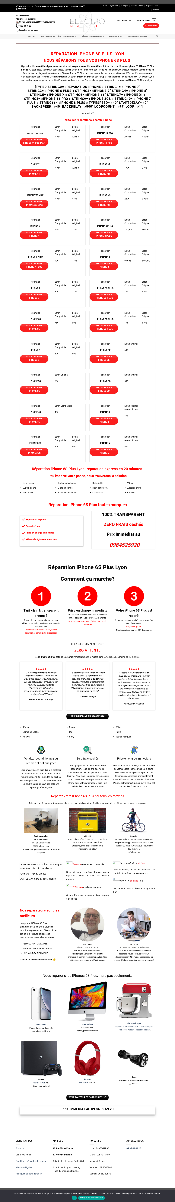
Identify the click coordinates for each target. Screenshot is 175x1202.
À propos (124, 6)
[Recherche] (156, 36)
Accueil (32, 36)
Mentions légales (24, 1167)
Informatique (115, 36)
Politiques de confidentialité (29, 1173)
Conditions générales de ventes (31, 1161)
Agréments (114, 6)
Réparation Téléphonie (93, 36)
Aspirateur (119, 1027)
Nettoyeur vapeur (126, 1030)
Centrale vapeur (146, 1027)
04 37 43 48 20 (133, 1148)
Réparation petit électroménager (57, 36)
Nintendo (37, 1083)
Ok (74, 1198)
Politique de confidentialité (91, 1198)
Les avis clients (137, 6)
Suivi (105, 6)
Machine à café (131, 1027)
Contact (156, 10)
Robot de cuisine (143, 1030)
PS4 (43, 1083)
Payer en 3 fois (152, 6)
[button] (124, 20)
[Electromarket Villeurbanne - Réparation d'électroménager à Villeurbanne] (87, 23)
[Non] (171, 1197)
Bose (85, 1082)
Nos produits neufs (137, 36)
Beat (81, 1082)
